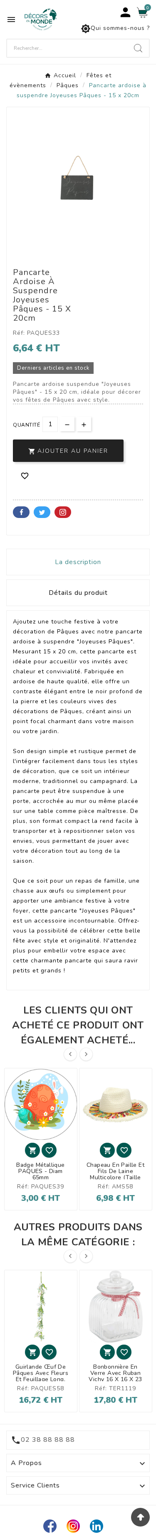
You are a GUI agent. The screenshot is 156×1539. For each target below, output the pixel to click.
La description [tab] (78, 562)
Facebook (21, 512)
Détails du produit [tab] (78, 592)
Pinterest (62, 512)
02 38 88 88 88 (48, 1439)
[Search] (138, 48)
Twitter (42, 512)
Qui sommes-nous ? (115, 29)
